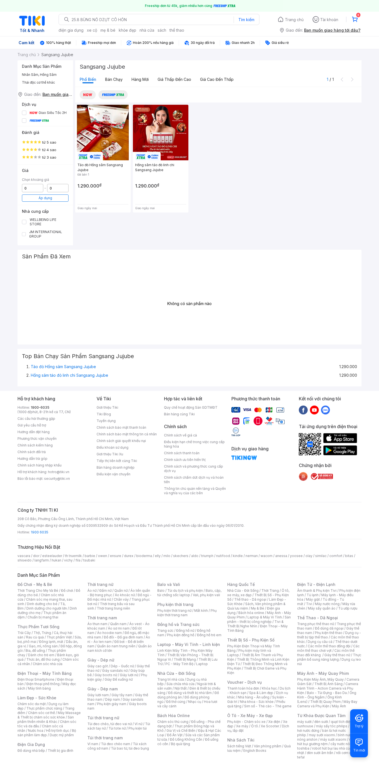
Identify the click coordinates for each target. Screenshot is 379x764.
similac (321, 556)
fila (77, 560)
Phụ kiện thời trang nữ (174, 610)
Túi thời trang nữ (103, 717)
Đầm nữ (105, 590)
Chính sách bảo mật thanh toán (121, 427)
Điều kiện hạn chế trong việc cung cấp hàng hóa (194, 444)
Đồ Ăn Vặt (175, 735)
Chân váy (121, 599)
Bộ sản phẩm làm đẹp (46, 732)
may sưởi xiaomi (322, 735)
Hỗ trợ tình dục (57, 730)
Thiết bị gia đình (60, 750)
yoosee (296, 556)
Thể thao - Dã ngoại (250, 599)
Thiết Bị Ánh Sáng (328, 684)
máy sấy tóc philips (331, 726)
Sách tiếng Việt (239, 746)
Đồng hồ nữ (185, 630)
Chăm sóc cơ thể (41, 713)
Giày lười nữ (129, 675)
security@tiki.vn (57, 478)
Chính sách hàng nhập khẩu (39, 465)
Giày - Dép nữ (100, 660)
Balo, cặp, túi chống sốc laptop (189, 592)
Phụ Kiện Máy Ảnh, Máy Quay (320, 679)
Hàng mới (140, 79)
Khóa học (269, 688)
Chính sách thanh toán (181, 453)
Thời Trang (270, 590)
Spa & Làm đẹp (261, 693)
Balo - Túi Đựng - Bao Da (327, 693)
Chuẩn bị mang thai (42, 617)
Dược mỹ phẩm (62, 735)
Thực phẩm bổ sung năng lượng (329, 657)
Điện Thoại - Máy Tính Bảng (44, 673)
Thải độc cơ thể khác (38, 82)
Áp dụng (45, 198)
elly (158, 556)
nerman (252, 556)
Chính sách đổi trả (31, 452)
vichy (68, 560)
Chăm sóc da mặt (31, 704)
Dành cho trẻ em (41, 655)
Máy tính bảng (39, 688)
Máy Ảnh (339, 706)
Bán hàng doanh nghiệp (116, 467)
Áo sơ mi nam (119, 628)
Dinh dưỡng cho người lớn (46, 608)
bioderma (144, 556)
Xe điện (274, 722)
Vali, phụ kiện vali (206, 595)
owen (102, 556)
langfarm (41, 560)
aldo (194, 556)
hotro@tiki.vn (58, 472)
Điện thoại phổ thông (43, 684)
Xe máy (242, 726)
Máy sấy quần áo (321, 608)
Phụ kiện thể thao (328, 633)
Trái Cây (24, 633)
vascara (23, 556)
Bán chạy (114, 79)
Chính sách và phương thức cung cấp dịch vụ (193, 468)
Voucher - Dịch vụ (244, 682)
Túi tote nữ (117, 728)
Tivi (309, 604)
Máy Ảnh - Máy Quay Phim (323, 673)
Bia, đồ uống (35, 650)
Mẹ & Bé (257, 608)
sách (162, 30)
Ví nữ (138, 724)
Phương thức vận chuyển (37, 438)
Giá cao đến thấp (217, 79)
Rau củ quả (35, 637)
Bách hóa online (251, 613)
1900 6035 (39, 532)
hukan (56, 560)
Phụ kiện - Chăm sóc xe (246, 722)
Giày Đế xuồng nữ (119, 679)
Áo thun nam (97, 624)
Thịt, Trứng (42, 633)
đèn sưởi (321, 722)
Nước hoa (35, 730)
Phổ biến (88, 79)
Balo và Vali (168, 584)
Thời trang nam (102, 617)
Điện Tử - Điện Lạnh (316, 584)
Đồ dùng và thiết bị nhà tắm (190, 693)
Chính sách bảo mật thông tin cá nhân (127, 434)
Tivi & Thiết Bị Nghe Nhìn (255, 624)
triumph (207, 556)
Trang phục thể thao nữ (315, 624)
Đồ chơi (67, 590)
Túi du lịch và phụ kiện (185, 590)
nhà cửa (147, 30)
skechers (180, 556)
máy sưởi (304, 722)
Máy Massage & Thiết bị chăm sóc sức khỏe (49, 715)
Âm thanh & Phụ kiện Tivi (317, 590)
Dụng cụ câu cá (320, 642)
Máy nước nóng (327, 604)
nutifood (223, 556)
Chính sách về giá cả (180, 435)
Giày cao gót (97, 666)
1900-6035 (40, 407)
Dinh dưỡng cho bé (42, 604)
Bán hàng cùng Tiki (179, 414)
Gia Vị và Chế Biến (180, 730)
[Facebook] (303, 409)
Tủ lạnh (313, 595)
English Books (254, 750)
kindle (238, 556)
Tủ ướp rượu (347, 608)
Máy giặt (313, 599)
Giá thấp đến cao (174, 79)
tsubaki (89, 560)
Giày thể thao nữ (337, 655)
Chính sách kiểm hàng (35, 445)
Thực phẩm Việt (59, 637)
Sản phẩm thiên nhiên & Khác (45, 719)
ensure (115, 556)
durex (128, 556)
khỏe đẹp (127, 30)
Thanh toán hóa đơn (243, 688)
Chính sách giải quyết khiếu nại (121, 441)
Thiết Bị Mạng (185, 659)
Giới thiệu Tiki (107, 407)
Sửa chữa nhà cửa (180, 684)
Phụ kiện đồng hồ (180, 635)
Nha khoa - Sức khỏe (257, 702)
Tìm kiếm (246, 19)
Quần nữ (121, 590)
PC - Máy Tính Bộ (179, 664)
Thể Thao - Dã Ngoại (317, 617)
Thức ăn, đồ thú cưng (43, 659)
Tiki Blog (104, 414)
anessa (281, 556)
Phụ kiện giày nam (111, 704)
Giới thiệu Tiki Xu (110, 454)
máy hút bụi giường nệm (326, 741)
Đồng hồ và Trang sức (178, 624)
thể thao (177, 30)
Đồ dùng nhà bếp (31, 750)
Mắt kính (201, 610)
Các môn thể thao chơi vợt (328, 648)
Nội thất (181, 688)
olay (308, 556)
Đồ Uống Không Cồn (186, 739)
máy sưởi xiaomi (333, 739)
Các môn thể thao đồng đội (329, 646)
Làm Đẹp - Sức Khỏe (36, 697)
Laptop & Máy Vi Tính (264, 617)
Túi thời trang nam (105, 737)
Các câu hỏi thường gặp (36, 418)
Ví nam (92, 744)
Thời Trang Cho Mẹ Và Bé (37, 590)
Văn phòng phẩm (267, 746)
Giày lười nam (98, 695)
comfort (335, 556)
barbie (90, 556)
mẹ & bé (107, 30)
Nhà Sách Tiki (240, 740)
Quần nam (118, 624)
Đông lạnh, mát (51, 642)
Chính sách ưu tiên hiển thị (185, 460)
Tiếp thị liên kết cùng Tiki (117, 461)
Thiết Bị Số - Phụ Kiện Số (250, 640)
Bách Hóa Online (173, 715)
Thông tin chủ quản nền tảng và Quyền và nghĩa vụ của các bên (195, 490)
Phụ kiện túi (137, 728)
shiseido (24, 560)
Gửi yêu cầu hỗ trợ (31, 425)
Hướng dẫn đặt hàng (33, 432)
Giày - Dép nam (102, 688)
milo (166, 556)
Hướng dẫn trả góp (32, 458)
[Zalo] (325, 409)
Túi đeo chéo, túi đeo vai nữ (109, 724)
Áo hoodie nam (109, 633)
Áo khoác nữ (125, 595)
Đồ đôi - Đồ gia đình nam (123, 637)
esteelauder (52, 556)
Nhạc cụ (194, 702)
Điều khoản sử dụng (112, 447)
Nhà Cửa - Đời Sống (176, 673)
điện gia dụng (71, 30)
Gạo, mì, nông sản (43, 646)
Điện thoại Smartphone (35, 679)
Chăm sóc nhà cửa (47, 664)
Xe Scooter (270, 726)
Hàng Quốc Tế (241, 584)
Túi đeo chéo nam (115, 744)
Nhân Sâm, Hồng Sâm (39, 75)
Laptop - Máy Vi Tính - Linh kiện (188, 644)
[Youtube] (314, 409)
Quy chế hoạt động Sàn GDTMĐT (191, 407)
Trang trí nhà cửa (170, 679)
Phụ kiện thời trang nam (187, 612)
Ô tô (254, 726)
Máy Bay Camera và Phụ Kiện (327, 704)
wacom (266, 556)
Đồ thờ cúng (175, 702)
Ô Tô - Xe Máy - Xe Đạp (250, 715)
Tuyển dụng (106, 421)
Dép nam (112, 699)
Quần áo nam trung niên (116, 646)
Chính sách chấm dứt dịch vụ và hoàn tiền (194, 479)
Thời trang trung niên (113, 608)
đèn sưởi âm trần (320, 753)
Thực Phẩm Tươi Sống (38, 626)
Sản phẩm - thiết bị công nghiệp (259, 619)
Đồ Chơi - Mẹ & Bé (34, 584)
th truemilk (73, 556)
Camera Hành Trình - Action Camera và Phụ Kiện (327, 688)
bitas (349, 556)
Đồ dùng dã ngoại (329, 628)
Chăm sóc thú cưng (172, 722)
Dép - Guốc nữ (122, 666)
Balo (161, 590)
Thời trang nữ (100, 584)
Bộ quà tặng (180, 744)
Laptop (202, 664)
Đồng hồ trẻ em (209, 635)
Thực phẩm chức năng (44, 708)
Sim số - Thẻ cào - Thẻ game (268, 706)
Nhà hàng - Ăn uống (253, 697)
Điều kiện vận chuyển (113, 474)
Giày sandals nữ (115, 670)
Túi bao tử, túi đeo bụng (130, 748)
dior (36, 556)
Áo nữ (92, 590)
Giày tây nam (122, 695)
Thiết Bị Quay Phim (325, 702)
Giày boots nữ (106, 675)
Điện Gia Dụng (31, 744)
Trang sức (165, 630)
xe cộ (92, 30)
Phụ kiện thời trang (175, 604)
